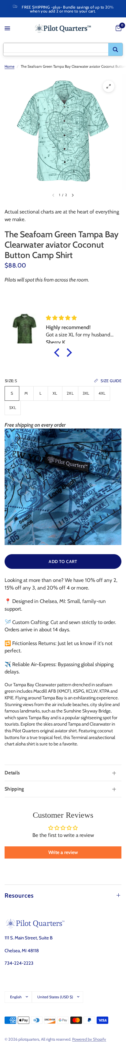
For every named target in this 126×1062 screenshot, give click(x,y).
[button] (58, 352)
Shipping (14, 789)
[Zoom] (108, 86)
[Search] (115, 49)
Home (9, 66)
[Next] (73, 195)
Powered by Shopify (89, 1039)
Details (12, 773)
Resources (19, 895)
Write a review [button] (63, 852)
